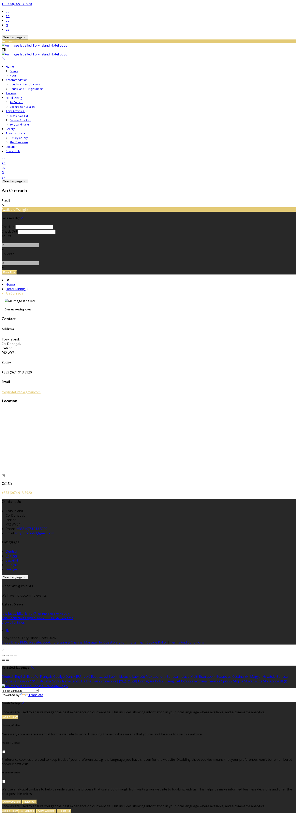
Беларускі (224, 676)
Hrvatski (269, 676)
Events (14, 71)
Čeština (238, 676)
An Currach (16, 102)
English (11, 556)
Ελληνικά (83, 676)
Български (207, 676)
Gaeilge (11, 569)
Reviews (11, 93)
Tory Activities (15, 111)
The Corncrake (19, 142)
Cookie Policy (157, 642)
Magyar (256, 676)
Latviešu (138, 676)
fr (7, 25)
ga (8, 29)
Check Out (9, 231)
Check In (8, 226)
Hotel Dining (14, 98)
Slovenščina (253, 681)
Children (8, 254)
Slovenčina (271, 681)
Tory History (14, 133)
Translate (35, 695)
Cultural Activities (20, 120)
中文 (283, 681)
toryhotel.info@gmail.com (21, 392)
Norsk (56, 681)
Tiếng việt (172, 681)
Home (10, 66)
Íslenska (44, 681)
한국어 (132, 681)
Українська (107, 681)
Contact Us (13, 151)
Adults (6, 236)
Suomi (113, 676)
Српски (226, 681)
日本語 (122, 681)
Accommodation (17, 80)
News (13, 75)
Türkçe (85, 681)
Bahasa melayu (178, 676)
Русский (187, 681)
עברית (34, 681)
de (7, 11)
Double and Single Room (25, 84)
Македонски (156, 676)
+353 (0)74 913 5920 (17, 4)
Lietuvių (125, 676)
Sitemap (137, 642)
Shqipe (238, 681)
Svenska (214, 681)
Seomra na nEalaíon (22, 106)
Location (11, 147)
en (8, 16)
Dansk (70, 676)
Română (200, 681)
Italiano (23, 681)
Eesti (94, 676)
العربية (103, 676)
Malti (194, 676)
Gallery (10, 129)
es (7, 20)
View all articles (13, 622)
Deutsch (12, 551)
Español (12, 560)
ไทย (95, 681)
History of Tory (19, 138)
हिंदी (246, 676)
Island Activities (19, 115)
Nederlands (71, 681)
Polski (159, 681)
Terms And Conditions (187, 642)
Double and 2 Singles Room (26, 89)
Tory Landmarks (20, 124)
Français (12, 565)
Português (146, 681)
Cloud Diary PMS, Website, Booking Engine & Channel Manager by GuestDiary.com (64, 642)
